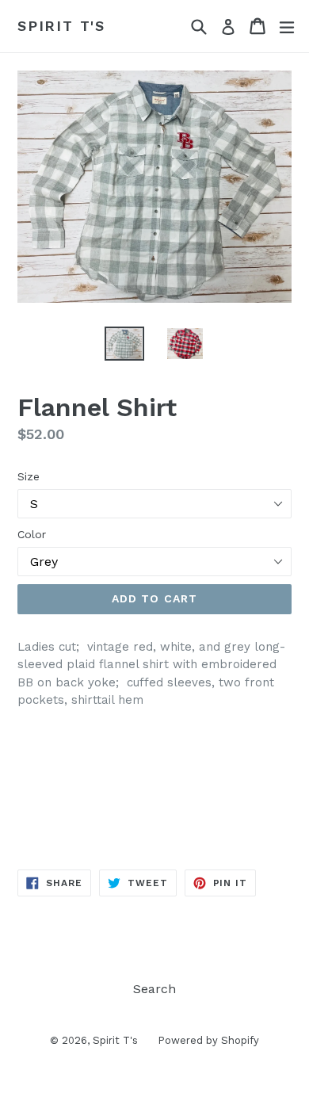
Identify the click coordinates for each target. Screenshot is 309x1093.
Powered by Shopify (208, 1040)
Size (28, 476)
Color (31, 534)
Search (154, 988)
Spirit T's (61, 25)
